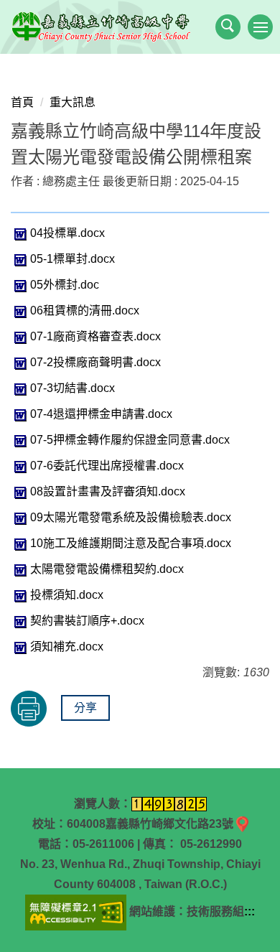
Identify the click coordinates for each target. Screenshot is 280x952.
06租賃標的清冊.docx (84, 310)
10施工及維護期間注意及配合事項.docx (130, 543)
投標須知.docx (66, 595)
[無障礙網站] (75, 911)
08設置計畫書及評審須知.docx (107, 491)
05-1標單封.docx (72, 259)
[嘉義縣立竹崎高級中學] (140, 27)
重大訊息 (72, 102)
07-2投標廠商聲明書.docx (95, 362)
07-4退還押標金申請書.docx (101, 414)
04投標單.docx (67, 233)
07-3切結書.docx (72, 388)
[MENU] (260, 26)
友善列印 (29, 709)
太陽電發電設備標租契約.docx (107, 569)
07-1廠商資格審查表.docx (95, 336)
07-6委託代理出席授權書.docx (107, 465)
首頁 (22, 102)
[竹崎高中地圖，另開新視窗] (242, 824)
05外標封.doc (64, 285)
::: (249, 911)
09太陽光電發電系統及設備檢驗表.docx (130, 517)
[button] (228, 26)
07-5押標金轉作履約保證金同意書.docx (130, 440)
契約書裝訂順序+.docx (87, 621)
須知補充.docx (66, 646)
